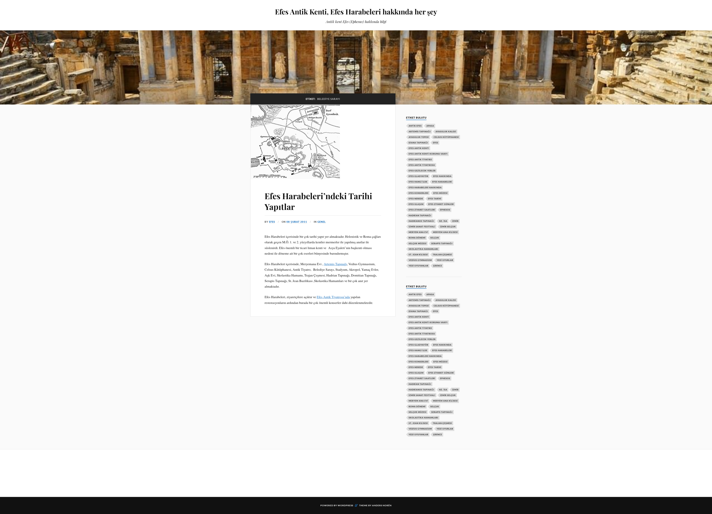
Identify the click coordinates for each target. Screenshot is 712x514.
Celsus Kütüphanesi (446, 137)
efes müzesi (440, 193)
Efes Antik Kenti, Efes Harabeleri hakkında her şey (356, 11)
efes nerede (416, 198)
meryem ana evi (418, 232)
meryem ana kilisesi (445, 232)
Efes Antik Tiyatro (420, 159)
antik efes (415, 126)
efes (272, 221)
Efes (435, 142)
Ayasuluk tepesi (419, 137)
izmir (455, 221)
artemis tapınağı (420, 131)
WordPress (345, 505)
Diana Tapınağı (418, 142)
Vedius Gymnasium (420, 260)
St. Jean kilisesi (418, 254)
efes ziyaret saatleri (422, 209)
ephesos (445, 209)
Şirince (437, 265)
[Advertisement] (317, 472)
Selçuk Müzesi (417, 243)
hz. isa (443, 221)
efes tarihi (434, 198)
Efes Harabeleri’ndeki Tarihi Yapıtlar (318, 201)
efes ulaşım (416, 204)
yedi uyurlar (445, 260)
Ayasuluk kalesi (446, 131)
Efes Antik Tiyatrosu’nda (333, 297)
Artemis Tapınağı (335, 264)
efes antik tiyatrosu (422, 165)
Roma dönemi (417, 237)
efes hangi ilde (418, 181)
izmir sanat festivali (422, 226)
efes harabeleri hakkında (425, 187)
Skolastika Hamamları (423, 249)
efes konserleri (418, 193)
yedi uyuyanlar (418, 265)
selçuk (434, 237)
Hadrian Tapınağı (420, 215)
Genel (321, 221)
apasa (430, 126)
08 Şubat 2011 (296, 221)
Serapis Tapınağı (442, 243)
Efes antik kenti (419, 148)
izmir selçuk (448, 226)
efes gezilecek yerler (422, 170)
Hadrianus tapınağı (421, 221)
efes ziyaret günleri (441, 204)
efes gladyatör (418, 176)
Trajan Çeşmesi (442, 254)
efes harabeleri (442, 181)
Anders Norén (382, 505)
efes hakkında (442, 176)
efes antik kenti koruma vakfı (428, 153)
